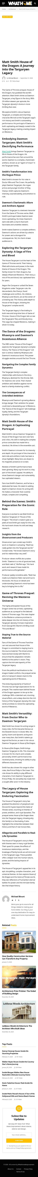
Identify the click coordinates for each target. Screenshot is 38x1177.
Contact (18, 1169)
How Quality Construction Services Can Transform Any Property (17, 957)
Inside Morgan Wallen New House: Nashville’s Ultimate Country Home (16, 1073)
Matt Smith (6, 151)
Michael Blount (13, 78)
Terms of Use (20, 1172)
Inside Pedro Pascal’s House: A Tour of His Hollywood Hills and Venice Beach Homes (18, 1095)
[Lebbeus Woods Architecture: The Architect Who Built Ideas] (19, 1012)
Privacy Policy (20, 1148)
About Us (11, 1169)
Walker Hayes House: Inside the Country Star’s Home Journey (18, 1063)
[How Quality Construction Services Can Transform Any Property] (19, 942)
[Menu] (3, 3)
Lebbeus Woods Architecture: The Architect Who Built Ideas (17, 1027)
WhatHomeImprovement (26, 1164)
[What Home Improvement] (20, 3)
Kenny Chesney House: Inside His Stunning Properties (15, 1052)
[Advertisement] (19, 38)
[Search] (35, 3)
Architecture (7, 16)
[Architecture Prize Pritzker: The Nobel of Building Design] (19, 977)
